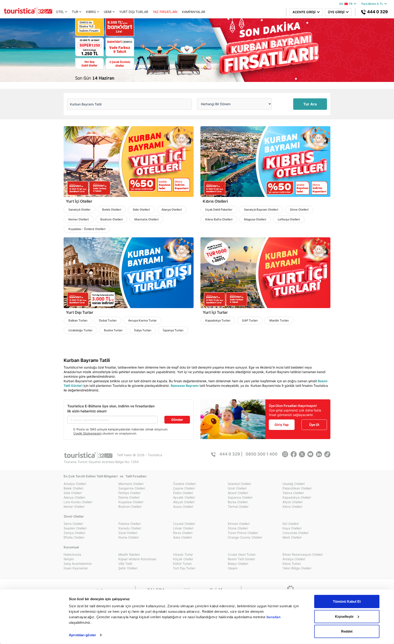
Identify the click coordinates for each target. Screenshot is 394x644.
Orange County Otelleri (245, 537)
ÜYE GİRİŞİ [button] (337, 12)
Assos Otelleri (183, 506)
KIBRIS (91, 12)
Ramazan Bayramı (185, 385)
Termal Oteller (238, 506)
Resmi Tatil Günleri (241, 559)
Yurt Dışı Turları (184, 568)
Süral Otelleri (127, 533)
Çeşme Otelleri (184, 488)
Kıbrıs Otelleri (215, 201)
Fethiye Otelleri (129, 493)
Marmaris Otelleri (146, 219)
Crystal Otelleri (184, 524)
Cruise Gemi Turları (242, 554)
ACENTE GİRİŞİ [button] (305, 12)
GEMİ (107, 12)
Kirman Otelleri (238, 524)
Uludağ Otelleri (294, 484)
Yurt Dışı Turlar (79, 312)
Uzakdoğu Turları (80, 330)
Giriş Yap (282, 425)
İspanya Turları (173, 330)
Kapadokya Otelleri (297, 497)
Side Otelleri (141, 209)
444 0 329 (377, 11)
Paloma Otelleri (129, 524)
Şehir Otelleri (127, 568)
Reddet (347, 631)
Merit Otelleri (292, 537)
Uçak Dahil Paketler (218, 209)
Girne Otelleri (299, 209)
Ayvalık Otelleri (184, 497)
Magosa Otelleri (255, 219)
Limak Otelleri (183, 528)
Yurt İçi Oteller (79, 201)
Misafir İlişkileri (129, 554)
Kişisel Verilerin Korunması (137, 559)
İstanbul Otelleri (239, 484)
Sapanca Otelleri (240, 497)
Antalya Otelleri (75, 484)
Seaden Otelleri (75, 528)
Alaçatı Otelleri (183, 502)
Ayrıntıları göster (82, 635)
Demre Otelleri (129, 497)
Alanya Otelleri (171, 209)
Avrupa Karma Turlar (142, 320)
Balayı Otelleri (238, 563)
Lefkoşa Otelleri (289, 219)
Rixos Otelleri (182, 533)
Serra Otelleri (73, 524)
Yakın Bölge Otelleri (297, 568)
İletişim (69, 559)
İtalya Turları (142, 330)
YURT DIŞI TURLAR (133, 12)
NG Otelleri (291, 524)
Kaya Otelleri (292, 528)
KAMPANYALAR (193, 12)
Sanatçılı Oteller (79, 209)
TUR (75, 12)
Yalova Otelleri (293, 493)
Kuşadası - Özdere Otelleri (86, 229)
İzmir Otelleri (237, 488)
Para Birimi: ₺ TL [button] (372, 3)
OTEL (60, 12)
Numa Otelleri (128, 537)
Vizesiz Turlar (183, 554)
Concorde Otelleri (295, 533)
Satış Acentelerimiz (78, 563)
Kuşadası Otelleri (130, 502)
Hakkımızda (72, 554)
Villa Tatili (125, 563)
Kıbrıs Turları (292, 563)
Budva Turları (113, 330)
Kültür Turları (182, 563)
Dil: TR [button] (346, 3)
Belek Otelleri (111, 209)
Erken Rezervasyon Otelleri (303, 554)
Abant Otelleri (238, 493)
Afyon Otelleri (293, 502)
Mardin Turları (279, 320)
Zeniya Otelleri (74, 533)
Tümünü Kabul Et (347, 601)
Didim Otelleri (183, 493)
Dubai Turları (108, 320)
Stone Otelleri (238, 528)
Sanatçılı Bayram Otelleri (261, 209)
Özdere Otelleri (184, 484)
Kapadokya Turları (217, 320)
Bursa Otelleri (238, 502)
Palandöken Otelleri (297, 488)
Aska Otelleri (182, 537)
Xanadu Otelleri (129, 528)
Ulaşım (233, 568)
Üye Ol (314, 425)
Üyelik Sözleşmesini (87, 433)
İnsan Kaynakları (76, 568)
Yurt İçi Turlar (215, 312)
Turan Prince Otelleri (243, 533)
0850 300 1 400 (261, 454)
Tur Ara (310, 104)
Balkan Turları (77, 320)
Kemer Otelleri (78, 219)
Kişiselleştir (344, 616)
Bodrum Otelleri (111, 219)
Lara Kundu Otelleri (78, 502)
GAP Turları (250, 320)
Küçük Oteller (183, 559)
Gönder (177, 419)
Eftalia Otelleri (74, 537)
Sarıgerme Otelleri (131, 488)
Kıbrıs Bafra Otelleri (218, 219)
